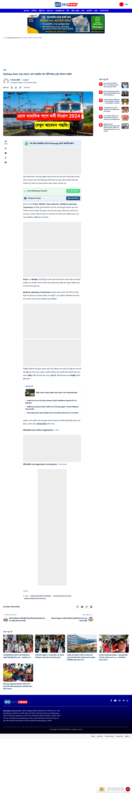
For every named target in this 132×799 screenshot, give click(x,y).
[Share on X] (12, 88)
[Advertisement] (66, 53)
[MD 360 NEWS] (66, 4)
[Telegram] (123, 700)
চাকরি (6, 38)
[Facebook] (111, 700)
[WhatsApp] (127, 700)
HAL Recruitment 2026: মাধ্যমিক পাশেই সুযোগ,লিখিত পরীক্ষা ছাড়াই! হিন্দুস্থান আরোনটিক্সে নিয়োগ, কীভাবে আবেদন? (17, 686)
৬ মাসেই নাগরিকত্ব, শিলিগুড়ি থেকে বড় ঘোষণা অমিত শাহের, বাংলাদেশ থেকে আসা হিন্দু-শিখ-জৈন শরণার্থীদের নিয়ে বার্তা (112, 117)
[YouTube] (115, 700)
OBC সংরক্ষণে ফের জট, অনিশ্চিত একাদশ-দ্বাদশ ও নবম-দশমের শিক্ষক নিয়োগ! (56, 393)
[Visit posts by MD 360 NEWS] (6, 81)
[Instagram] (119, 700)
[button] (121, 4)
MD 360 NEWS (16, 80)
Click (57, 430)
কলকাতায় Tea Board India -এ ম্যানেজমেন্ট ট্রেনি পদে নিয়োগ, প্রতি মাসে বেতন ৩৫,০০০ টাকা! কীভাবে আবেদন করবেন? (113, 657)
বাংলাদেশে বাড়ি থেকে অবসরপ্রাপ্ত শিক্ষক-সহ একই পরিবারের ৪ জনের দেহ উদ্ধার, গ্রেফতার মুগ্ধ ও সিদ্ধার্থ (111, 85)
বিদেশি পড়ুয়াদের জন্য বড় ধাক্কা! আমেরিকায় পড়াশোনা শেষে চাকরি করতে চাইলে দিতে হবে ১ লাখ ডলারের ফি (52, 413)
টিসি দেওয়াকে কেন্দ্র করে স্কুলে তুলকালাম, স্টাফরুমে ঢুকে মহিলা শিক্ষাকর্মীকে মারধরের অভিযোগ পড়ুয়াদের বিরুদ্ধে (112, 93)
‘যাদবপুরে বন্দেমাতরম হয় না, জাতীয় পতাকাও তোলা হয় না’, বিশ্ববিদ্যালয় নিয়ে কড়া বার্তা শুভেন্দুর (111, 109)
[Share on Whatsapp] (16, 88)
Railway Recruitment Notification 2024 (34, 598)
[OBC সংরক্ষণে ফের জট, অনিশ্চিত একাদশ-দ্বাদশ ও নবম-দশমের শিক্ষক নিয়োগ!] (30, 392)
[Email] (5, 153)
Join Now (74, 191)
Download (62, 464)
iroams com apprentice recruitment (41, 596)
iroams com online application (62, 596)
